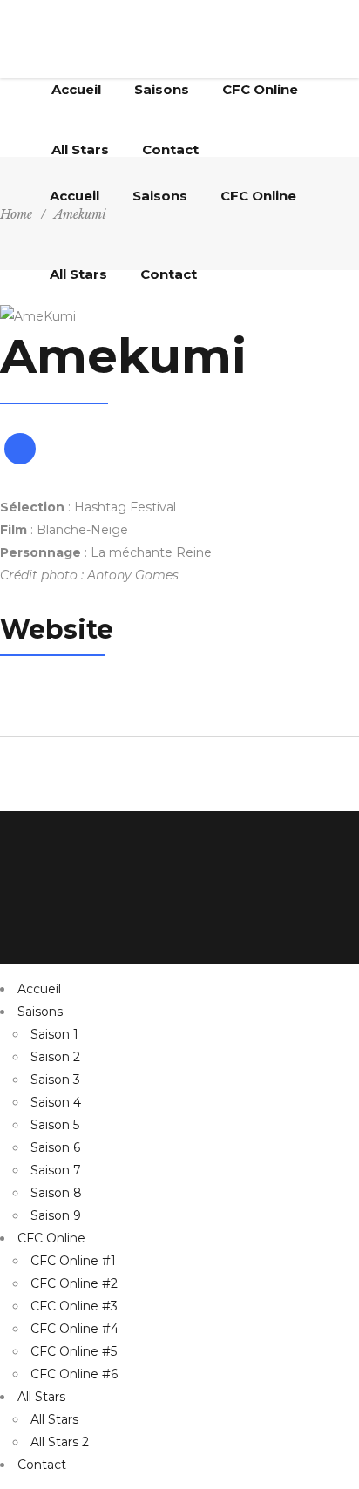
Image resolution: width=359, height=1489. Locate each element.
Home (16, 214)
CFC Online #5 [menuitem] (73, 1351)
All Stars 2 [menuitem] (59, 1442)
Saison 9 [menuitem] (55, 1215)
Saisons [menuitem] (40, 1011)
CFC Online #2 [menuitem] (74, 1283)
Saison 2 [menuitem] (55, 1057)
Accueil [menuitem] (39, 989)
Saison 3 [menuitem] (55, 1079)
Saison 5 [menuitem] (54, 1125)
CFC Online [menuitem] (51, 1238)
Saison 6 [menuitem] (55, 1147)
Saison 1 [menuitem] (54, 1034)
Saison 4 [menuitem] (55, 1102)
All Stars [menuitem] (41, 1396)
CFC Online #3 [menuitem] (74, 1306)
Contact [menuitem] (41, 1464)
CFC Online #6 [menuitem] (74, 1374)
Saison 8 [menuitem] (56, 1193)
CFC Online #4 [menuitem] (74, 1329)
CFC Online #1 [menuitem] (73, 1261)
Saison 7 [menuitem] (55, 1170)
